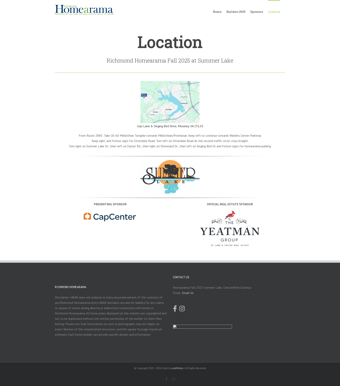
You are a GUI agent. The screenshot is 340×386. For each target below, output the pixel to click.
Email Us (188, 293)
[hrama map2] (170, 84)
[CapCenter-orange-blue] (110, 213)
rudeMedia (177, 368)
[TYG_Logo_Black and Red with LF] (229, 213)
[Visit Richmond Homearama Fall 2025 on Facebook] (175, 308)
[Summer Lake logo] (170, 163)
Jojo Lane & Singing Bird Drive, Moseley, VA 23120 (170, 126)
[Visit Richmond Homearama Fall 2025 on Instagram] (182, 308)
